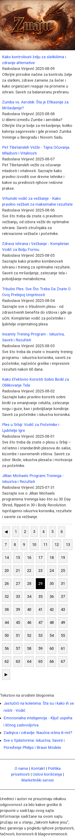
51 (18, 635)
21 (18, 570)
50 (7, 635)
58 (29, 648)
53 (40, 635)
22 (29, 570)
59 (40, 648)
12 (57, 544)
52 (29, 635)
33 (18, 596)
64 (29, 661)
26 (7, 583)
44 (7, 622)
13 (68, 544)
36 (52, 596)
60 (52, 648)
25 (63, 570)
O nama (21, 768)
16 (29, 557)
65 (40, 661)
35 (40, 596)
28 (29, 583)
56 (7, 648)
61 (63, 648)
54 (52, 635)
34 (29, 596)
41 (40, 609)
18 (52, 557)
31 (63, 583)
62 (7, 661)
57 (18, 648)
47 (40, 622)
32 (7, 596)
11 (45, 544)
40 (29, 609)
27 (18, 583)
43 (63, 609)
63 (18, 661)
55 (63, 635)
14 (7, 557)
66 (52, 661)
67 (63, 661)
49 (63, 622)
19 (63, 557)
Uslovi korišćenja (47, 774)
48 (52, 622)
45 (18, 622)
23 (40, 570)
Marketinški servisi (37, 780)
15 (18, 557)
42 (52, 609)
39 (18, 609)
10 (34, 544)
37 (63, 596)
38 (7, 609)
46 (29, 622)
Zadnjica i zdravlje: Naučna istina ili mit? (38, 732)
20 (7, 570)
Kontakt (38, 768)
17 (40, 557)
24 (52, 570)
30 (52, 583)
